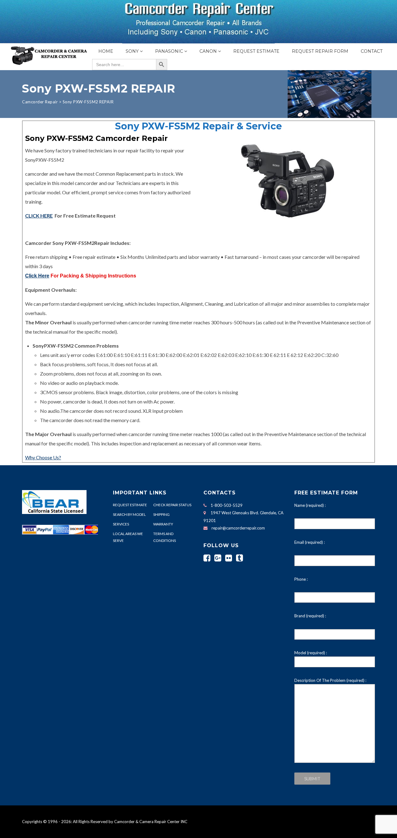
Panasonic (169, 51)
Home (105, 51)
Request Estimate (256, 51)
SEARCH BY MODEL (129, 514)
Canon (208, 51)
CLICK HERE (39, 216)
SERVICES (121, 524)
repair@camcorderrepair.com (238, 527)
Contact (371, 51)
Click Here (37, 275)
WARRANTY (163, 524)
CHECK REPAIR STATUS (172, 504)
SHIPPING (161, 514)
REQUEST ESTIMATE (130, 504)
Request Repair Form (320, 51)
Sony (132, 51)
